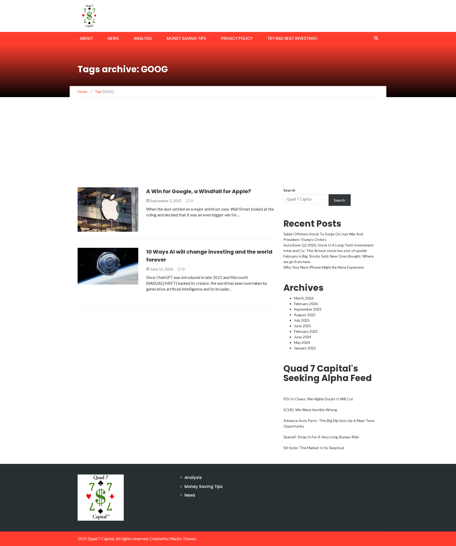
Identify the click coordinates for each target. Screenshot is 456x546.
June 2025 (302, 326)
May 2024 (302, 342)
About (86, 38)
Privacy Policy (237, 38)
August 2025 (305, 314)
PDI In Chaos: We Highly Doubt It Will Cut (318, 399)
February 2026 (306, 303)
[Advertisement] (228, 148)
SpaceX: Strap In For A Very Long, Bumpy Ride (321, 437)
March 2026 (304, 298)
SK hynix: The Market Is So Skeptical (313, 447)
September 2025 (308, 309)
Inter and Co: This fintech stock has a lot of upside (325, 250)
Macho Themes (183, 538)
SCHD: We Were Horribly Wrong (310, 409)
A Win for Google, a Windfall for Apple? (198, 191)
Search (289, 190)
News (113, 38)
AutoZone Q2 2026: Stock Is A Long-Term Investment (328, 245)
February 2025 (306, 331)
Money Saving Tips (186, 38)
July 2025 (302, 320)
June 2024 (302, 337)
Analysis (143, 38)
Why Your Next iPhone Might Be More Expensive (323, 267)
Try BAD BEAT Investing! (292, 38)
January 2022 (305, 348)
